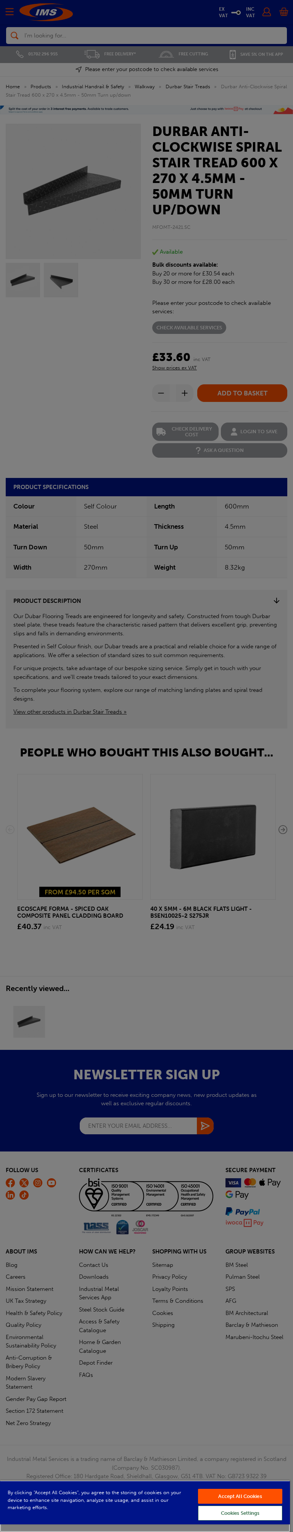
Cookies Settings (240, 1513)
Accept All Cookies (240, 1496)
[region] (145, 1506)
